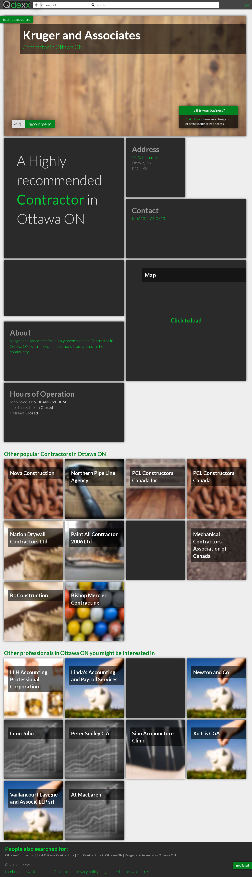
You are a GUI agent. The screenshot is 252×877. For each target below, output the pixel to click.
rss (146, 871)
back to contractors (16, 19)
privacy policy (87, 871)
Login (245, 5)
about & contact (57, 871)
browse (132, 871)
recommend (40, 124)
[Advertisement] (64, 288)
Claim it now (193, 119)
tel (148, 218)
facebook (12, 871)
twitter (32, 871)
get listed (112, 871)
